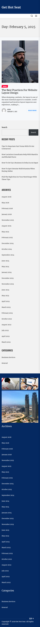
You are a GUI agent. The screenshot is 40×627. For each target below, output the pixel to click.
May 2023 (5, 296)
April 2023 (6, 301)
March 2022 (6, 342)
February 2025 (7, 237)
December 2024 (8, 243)
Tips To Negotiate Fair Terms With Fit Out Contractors (18, 147)
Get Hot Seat (11, 7)
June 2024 (5, 261)
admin (9, 109)
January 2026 (7, 214)
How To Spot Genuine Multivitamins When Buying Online (18, 170)
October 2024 (7, 249)
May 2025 (5, 232)
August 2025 (6, 226)
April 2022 (6, 336)
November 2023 (8, 284)
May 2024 (5, 267)
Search (4, 127)
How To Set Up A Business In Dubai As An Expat (20, 163)
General (5, 363)
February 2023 (7, 313)
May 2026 (5, 203)
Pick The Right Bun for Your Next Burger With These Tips (19, 178)
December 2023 (8, 278)
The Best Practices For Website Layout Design (19, 91)
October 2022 (7, 319)
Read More (32, 110)
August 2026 (6, 197)
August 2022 (6, 325)
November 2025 (8, 220)
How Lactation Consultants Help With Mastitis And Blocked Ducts (20, 155)
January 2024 (7, 272)
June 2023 (5, 290)
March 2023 (6, 307)
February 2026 (7, 208)
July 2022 (5, 330)
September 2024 (8, 255)
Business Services (8, 357)
